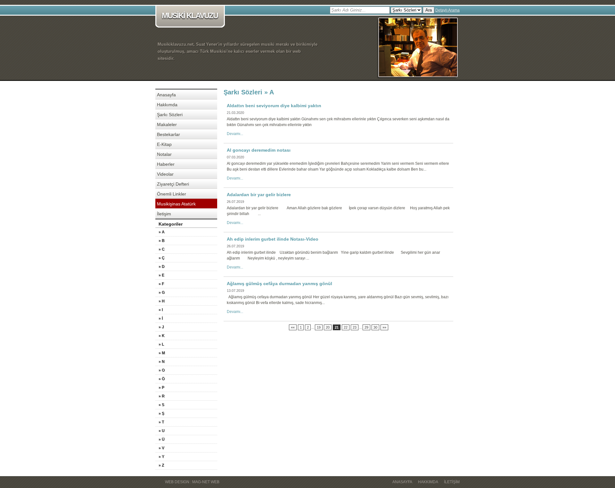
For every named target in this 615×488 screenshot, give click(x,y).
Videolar (165, 174)
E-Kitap (164, 144)
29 (366, 327)
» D (162, 266)
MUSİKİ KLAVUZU (190, 15)
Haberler (166, 164)
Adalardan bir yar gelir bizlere (259, 194)
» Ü (162, 439)
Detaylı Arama (447, 10)
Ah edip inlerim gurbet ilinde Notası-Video (272, 239)
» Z (161, 465)
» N (162, 361)
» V (161, 448)
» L (161, 344)
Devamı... (235, 134)
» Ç (162, 258)
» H (162, 301)
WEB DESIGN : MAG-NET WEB (192, 482)
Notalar (164, 154)
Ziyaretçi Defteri (173, 184)
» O (162, 370)
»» (384, 327)
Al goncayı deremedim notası (259, 150)
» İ (161, 318)
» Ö (162, 379)
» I (161, 310)
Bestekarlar (168, 134)
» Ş (161, 413)
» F (161, 284)
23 (355, 327)
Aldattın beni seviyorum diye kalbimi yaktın (274, 105)
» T (161, 422)
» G (162, 292)
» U (162, 430)
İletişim (164, 213)
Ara (428, 10)
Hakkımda (167, 104)
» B (162, 240)
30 (375, 327)
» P (161, 387)
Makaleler (167, 124)
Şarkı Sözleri (170, 114)
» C (162, 249)
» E (161, 275)
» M (162, 353)
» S (161, 405)
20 (328, 327)
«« (293, 327)
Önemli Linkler (171, 193)
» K (162, 335)
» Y (161, 456)
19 (319, 327)
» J (161, 327)
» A (162, 232)
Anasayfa (166, 94)
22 (346, 327)
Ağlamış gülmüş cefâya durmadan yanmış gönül (279, 283)
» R (162, 396)
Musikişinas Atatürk (176, 203)
